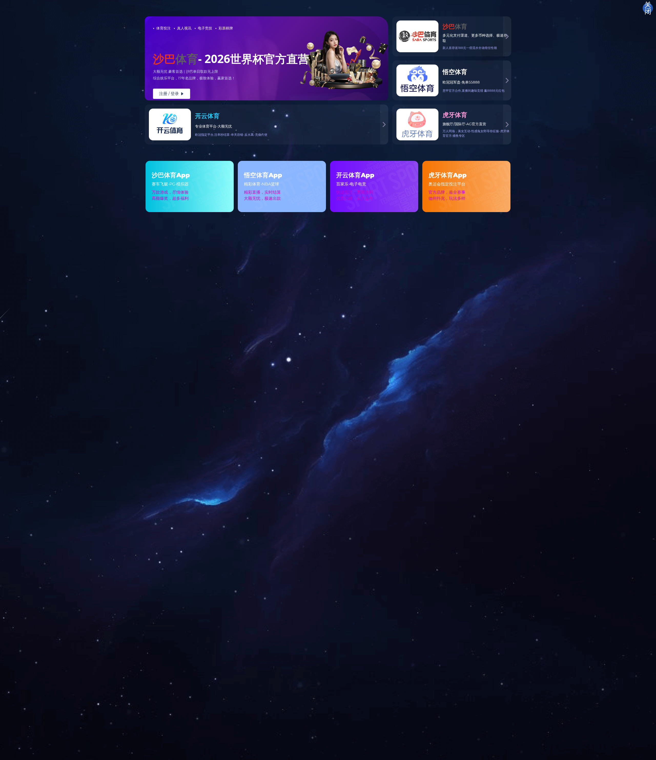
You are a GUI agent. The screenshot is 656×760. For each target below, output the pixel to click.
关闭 (647, 8)
